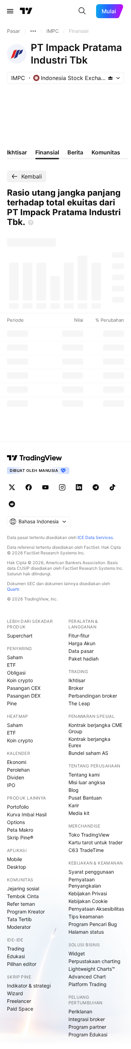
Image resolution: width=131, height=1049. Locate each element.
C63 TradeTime (86, 850)
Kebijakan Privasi (87, 893)
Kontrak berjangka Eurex (89, 742)
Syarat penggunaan (91, 872)
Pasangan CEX (24, 688)
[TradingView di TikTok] (112, 487)
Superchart (19, 636)
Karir (73, 805)
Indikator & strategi (29, 986)
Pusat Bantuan (85, 798)
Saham (15, 657)
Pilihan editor (21, 964)
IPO (11, 785)
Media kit (78, 813)
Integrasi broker (86, 1019)
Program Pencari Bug (92, 924)
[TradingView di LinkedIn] (79, 487)
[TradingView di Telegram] (96, 487)
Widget (76, 953)
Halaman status (86, 932)
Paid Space (20, 1009)
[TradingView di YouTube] (45, 487)
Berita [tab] (75, 152)
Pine (12, 703)
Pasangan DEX (24, 696)
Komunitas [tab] (106, 152)
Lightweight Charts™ (91, 969)
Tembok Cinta (23, 896)
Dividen (15, 777)
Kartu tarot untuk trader (95, 842)
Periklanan (80, 1011)
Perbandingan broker (92, 696)
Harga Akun (81, 643)
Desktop (16, 867)
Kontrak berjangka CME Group (95, 728)
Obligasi (16, 673)
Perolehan (18, 770)
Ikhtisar (76, 680)
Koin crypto (20, 680)
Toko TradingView (88, 835)
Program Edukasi (87, 1034)
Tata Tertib (19, 919)
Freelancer (19, 1001)
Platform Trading (87, 984)
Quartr (13, 589)
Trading (15, 949)
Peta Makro (20, 830)
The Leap (79, 703)
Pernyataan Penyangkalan (84, 882)
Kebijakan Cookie (88, 901)
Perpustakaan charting (94, 961)
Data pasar (81, 651)
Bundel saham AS (88, 753)
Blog (73, 790)
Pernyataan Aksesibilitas (96, 909)
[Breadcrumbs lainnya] (33, 31)
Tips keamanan (85, 916)
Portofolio (18, 807)
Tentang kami (84, 775)
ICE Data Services (95, 537)
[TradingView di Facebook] (29, 487)
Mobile (14, 859)
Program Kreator (26, 912)
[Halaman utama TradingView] (26, 11)
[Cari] (82, 11)
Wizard (15, 993)
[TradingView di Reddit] (12, 504)
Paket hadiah (83, 659)
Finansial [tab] (47, 152)
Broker (75, 688)
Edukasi (16, 956)
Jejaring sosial (23, 888)
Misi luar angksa (86, 782)
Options (16, 822)
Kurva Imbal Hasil (26, 814)
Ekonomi (16, 762)
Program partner (87, 1027)
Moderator (19, 927)
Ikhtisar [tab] (17, 152)
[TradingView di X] (12, 487)
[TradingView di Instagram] (62, 487)
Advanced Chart (87, 976)
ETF (11, 665)
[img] (110, 78)
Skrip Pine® (20, 837)
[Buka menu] (10, 11)
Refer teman (21, 904)
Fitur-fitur (78, 636)
